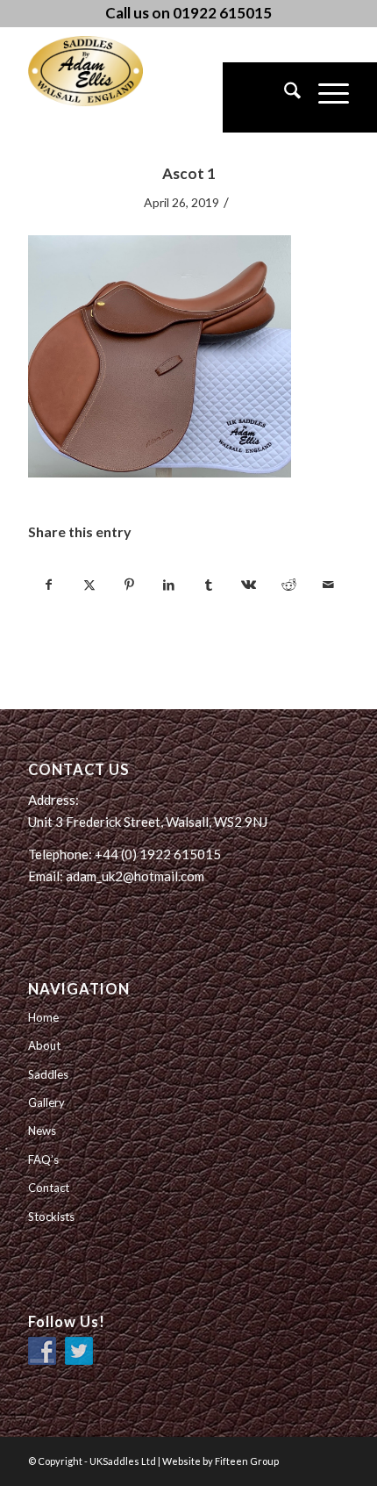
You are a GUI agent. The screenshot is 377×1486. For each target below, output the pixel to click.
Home (43, 1017)
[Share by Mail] (328, 584)
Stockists (51, 1217)
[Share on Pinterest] (129, 584)
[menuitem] (284, 97)
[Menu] (325, 97)
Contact (48, 1188)
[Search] (284, 97)
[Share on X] (89, 584)
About (44, 1045)
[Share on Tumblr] (208, 584)
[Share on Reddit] (288, 584)
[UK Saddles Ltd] (115, 71)
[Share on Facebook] (48, 584)
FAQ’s (43, 1159)
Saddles (48, 1074)
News (42, 1130)
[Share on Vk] (248, 584)
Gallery (46, 1102)
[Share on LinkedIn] (169, 584)
